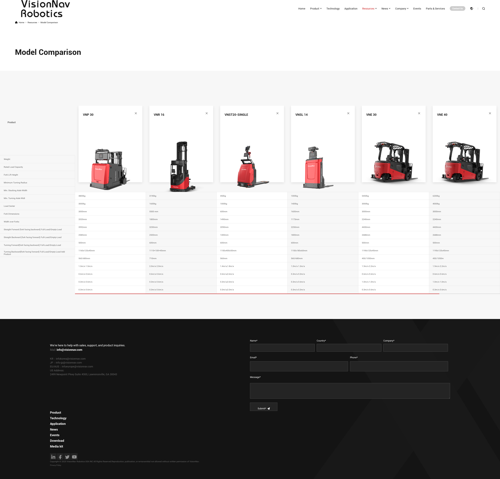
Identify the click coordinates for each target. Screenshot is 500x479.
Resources (368, 8)
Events (417, 8)
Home (301, 8)
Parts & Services (435, 8)
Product (314, 8)
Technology (333, 8)
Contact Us (457, 8)
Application (350, 8)
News (385, 8)
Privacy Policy (55, 465)
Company (400, 8)
